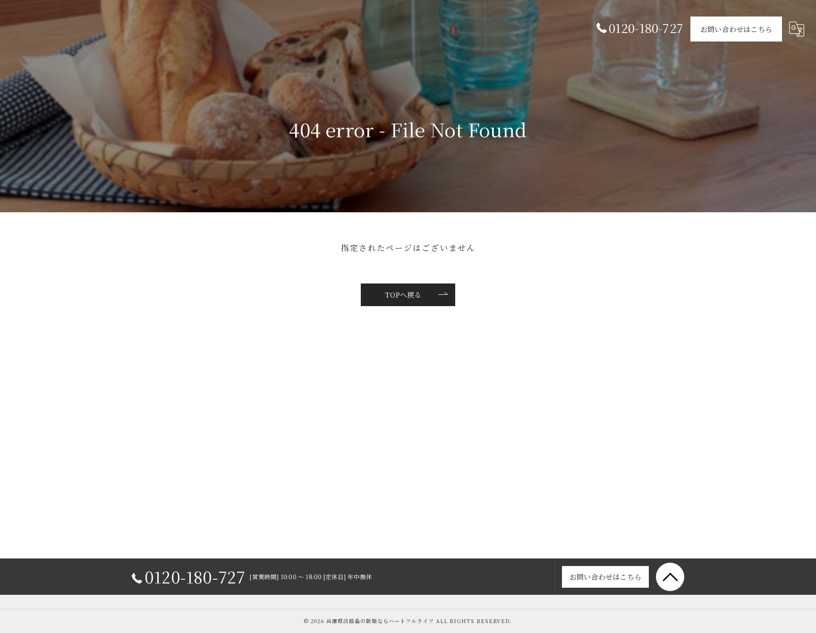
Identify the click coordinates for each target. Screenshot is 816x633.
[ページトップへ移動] (670, 577)
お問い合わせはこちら (736, 29)
